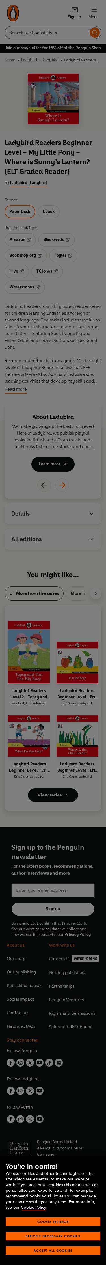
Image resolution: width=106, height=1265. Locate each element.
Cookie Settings (53, 1221)
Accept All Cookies (53, 1250)
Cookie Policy (33, 1207)
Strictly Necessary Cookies (53, 1236)
